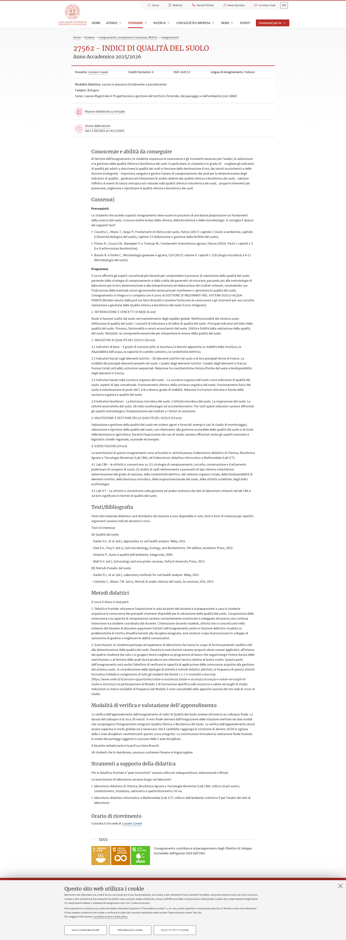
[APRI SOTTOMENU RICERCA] (168, 23)
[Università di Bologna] (73, 14)
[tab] (284, 5)
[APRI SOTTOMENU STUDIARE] (145, 23)
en (284, 5)
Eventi (245, 23)
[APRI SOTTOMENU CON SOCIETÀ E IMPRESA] (212, 23)
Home (96, 23)
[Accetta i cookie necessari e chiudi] (340, 886)
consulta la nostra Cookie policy (110, 917)
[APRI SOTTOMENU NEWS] (231, 23)
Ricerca (159, 23)
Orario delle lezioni (97, 126)
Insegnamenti (170, 37)
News (225, 23)
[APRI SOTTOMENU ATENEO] (119, 23)
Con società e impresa (193, 23)
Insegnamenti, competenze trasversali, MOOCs (128, 37)
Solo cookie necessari (85, 930)
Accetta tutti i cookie (175, 930)
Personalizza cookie (130, 930)
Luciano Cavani (98, 72)
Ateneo (111, 23)
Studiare (135, 23)
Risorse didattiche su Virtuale (105, 111)
